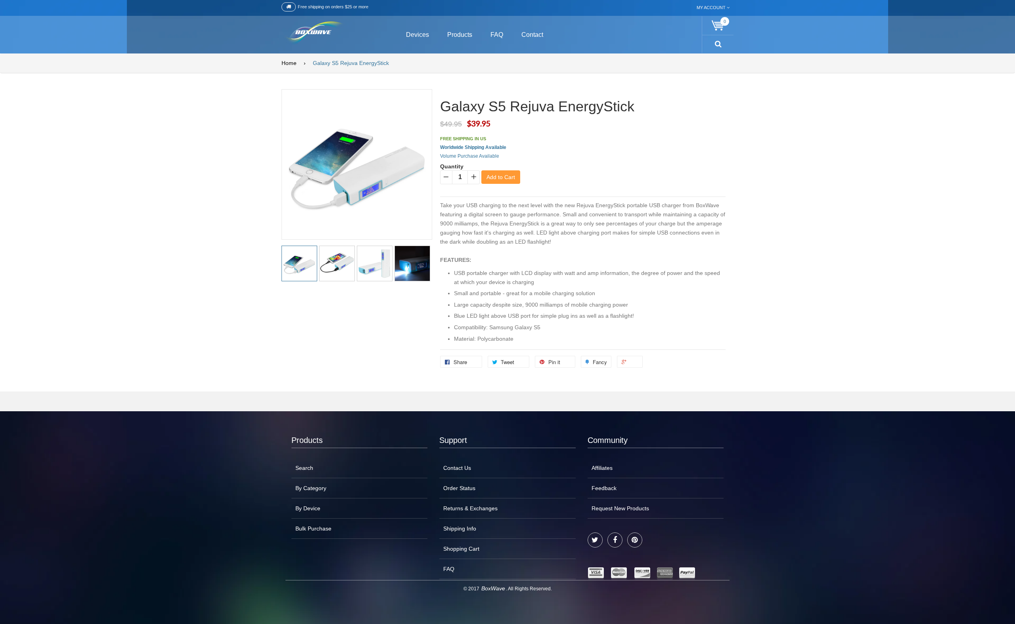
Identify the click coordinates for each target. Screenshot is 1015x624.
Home (289, 63)
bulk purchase (313, 528)
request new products (620, 508)
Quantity (451, 166)
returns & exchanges (470, 508)
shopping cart (461, 549)
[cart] (718, 25)
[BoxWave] (313, 33)
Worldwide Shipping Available (473, 147)
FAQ (448, 569)
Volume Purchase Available (469, 156)
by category (310, 488)
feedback (604, 488)
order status (459, 488)
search (304, 468)
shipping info (459, 528)
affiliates (602, 468)
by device (307, 508)
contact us (457, 468)
